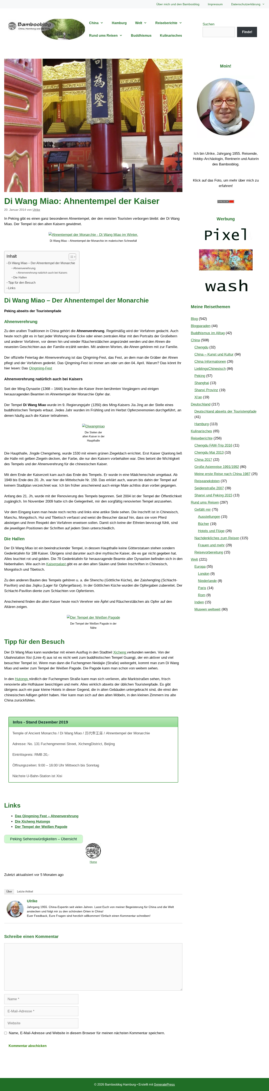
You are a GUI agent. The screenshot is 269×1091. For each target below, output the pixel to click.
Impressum (215, 4)
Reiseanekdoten (207, 481)
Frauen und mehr (211, 545)
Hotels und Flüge (211, 531)
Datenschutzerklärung (245, 4)
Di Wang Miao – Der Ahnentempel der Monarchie (41, 263)
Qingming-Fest (40, 368)
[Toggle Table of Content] (70, 256)
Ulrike (32, 901)
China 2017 (203, 460)
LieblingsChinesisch (210, 369)
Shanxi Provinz (206, 390)
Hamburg (119, 23)
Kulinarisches (171, 35)
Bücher (203, 524)
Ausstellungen (209, 517)
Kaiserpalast (56, 564)
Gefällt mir (202, 510)
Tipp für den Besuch (22, 282)
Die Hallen (20, 277)
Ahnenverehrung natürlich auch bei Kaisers (42, 272)
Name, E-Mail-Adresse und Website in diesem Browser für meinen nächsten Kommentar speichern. (87, 1033)
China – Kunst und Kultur (213, 354)
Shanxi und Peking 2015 (213, 495)
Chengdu (201, 347)
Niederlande (207, 581)
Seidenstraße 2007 (209, 488)
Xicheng (120, 652)
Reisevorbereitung (208, 552)
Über (9, 891)
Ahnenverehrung (24, 268)
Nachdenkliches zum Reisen (216, 538)
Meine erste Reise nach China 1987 (222, 474)
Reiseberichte (166, 23)
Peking (199, 376)
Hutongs (22, 679)
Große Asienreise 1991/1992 (216, 467)
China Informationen (210, 362)
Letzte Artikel (25, 891)
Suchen (208, 24)
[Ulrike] (15, 916)
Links (12, 288)
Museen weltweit (207, 609)
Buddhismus (141, 35)
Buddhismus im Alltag (208, 333)
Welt (138, 23)
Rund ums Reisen (103, 35)
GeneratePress (164, 1084)
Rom (201, 595)
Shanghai (201, 383)
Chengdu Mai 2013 (209, 453)
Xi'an (198, 397)
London (203, 574)
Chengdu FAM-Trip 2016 (213, 445)
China (94, 23)
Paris (202, 588)
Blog (194, 319)
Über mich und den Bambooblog (177, 4)
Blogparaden (200, 326)
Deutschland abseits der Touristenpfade (225, 411)
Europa (200, 567)
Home (93, 862)
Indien (199, 602)
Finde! (247, 32)
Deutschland (200, 404)
